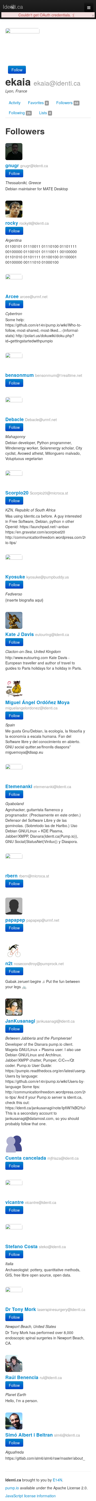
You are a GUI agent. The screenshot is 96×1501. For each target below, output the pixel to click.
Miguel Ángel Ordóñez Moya (37, 702)
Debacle (14, 419)
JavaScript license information (30, 1495)
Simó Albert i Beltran (29, 1434)
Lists (45, 112)
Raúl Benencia (21, 1377)
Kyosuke (15, 576)
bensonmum (19, 375)
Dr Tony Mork (20, 1309)
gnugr (12, 165)
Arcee (12, 296)
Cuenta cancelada (25, 1157)
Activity (15, 102)
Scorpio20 (17, 492)
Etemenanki (18, 786)
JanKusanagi (20, 1020)
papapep (15, 919)
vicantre (14, 1202)
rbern (11, 875)
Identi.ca (13, 6)
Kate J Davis (19, 634)
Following (20, 112)
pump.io (12, 1487)
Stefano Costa (21, 1246)
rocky (11, 222)
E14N (57, 1479)
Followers (67, 102)
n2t (9, 963)
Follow (16, 69)
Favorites (38, 102)
